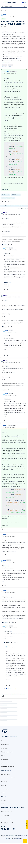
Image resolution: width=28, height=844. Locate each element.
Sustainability (4, 748)
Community (4, 781)
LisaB (4, 14)
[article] (14, 228)
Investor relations (5, 744)
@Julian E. (7, 253)
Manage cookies (18, 838)
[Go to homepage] (4, 732)
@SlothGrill (5, 565)
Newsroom (3, 785)
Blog (2, 762)
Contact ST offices (5, 774)
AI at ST (3, 792)
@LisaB (6, 218)
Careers (3, 755)
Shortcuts (3, 800)
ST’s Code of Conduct (6, 819)
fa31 (8, 645)
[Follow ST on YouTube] (14, 829)
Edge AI (4, 10)
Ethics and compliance (6, 811)
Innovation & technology (6, 751)
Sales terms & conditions (12, 836)
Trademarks (22, 836)
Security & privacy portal (7, 822)
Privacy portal (9, 838)
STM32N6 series (16, 194)
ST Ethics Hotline (5, 815)
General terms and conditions (8, 766)
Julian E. (5, 212)
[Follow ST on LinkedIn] (5, 829)
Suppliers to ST (4, 759)
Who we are (4, 740)
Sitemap (3, 804)
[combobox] (14, 6)
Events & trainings (5, 789)
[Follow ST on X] (2, 829)
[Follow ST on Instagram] (8, 829)
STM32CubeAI (5, 194)
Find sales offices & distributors (8, 778)
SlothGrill (6, 71)
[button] (1, 2)
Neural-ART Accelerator (8, 198)
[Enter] (2, 6)
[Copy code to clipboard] (22, 143)
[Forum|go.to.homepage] (9, 2)
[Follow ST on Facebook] (11, 829)
